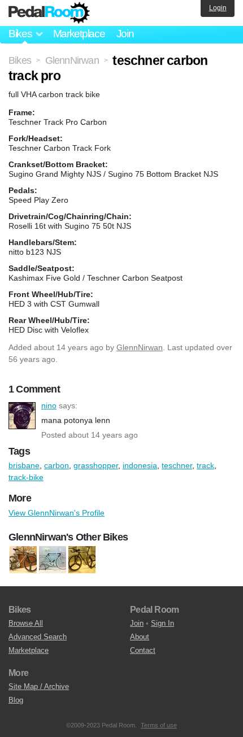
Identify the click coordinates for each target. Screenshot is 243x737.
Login (218, 8)
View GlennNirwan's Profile (56, 512)
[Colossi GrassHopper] (82, 559)
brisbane (24, 465)
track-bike (26, 477)
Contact (142, 650)
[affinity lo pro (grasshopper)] (23, 559)
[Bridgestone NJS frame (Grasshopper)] (52, 559)
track (205, 465)
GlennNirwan (139, 347)
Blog (15, 700)
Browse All (25, 623)
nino (22, 415)
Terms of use (159, 725)
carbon (56, 465)
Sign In (162, 623)
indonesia (140, 465)
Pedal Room (49, 13)
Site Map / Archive (38, 686)
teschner (177, 465)
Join (125, 34)
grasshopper (95, 465)
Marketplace (79, 34)
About (139, 637)
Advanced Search (37, 637)
